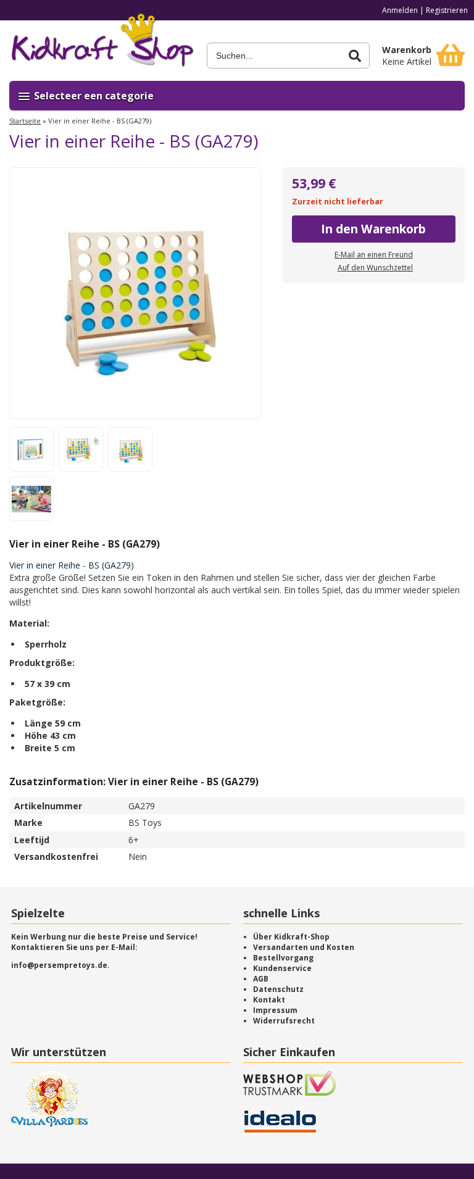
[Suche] (355, 55)
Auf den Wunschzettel (375, 267)
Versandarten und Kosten (303, 947)
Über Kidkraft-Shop (291, 936)
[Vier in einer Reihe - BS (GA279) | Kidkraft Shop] (101, 44)
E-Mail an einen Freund (374, 254)
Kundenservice (282, 968)
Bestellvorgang (283, 957)
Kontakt (269, 999)
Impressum (275, 1010)
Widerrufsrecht (284, 1020)
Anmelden (400, 10)
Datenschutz (278, 989)
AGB (260, 978)
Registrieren (447, 10)
